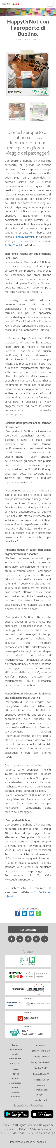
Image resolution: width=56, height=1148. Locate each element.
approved (15, 1063)
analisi (15, 1053)
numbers (15, 1087)
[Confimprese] (28, 989)
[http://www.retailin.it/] (28, 961)
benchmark (15, 1058)
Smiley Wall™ (40, 1068)
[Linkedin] (19, 939)
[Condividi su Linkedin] (25, 912)
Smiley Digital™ (41, 1073)
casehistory (15, 1082)
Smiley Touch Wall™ (41, 1062)
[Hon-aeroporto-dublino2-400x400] (39, 111)
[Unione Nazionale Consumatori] (28, 1031)
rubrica (15, 1073)
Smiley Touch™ (41, 1056)
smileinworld (15, 1049)
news (15, 1069)
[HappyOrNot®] (28, 975)
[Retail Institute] (28, 1017)
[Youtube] (28, 939)
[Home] (28, 4)
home (15, 1044)
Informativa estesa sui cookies (28, 1141)
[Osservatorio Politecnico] (28, 1003)
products (15, 1096)
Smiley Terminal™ (41, 1050)
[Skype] (44, 939)
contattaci (41, 1100)
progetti (40, 1094)
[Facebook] (11, 939)
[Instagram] (36, 939)
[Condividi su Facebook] (18, 912)
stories (15, 1091)
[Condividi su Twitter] (32, 912)
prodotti (40, 1044)
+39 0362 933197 (44, 1133)
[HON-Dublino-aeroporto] (17, 111)
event (15, 1078)
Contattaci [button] (26, 929)
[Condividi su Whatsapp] (38, 912)
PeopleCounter (41, 1079)
